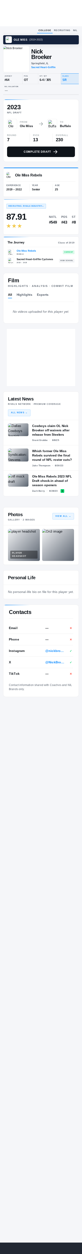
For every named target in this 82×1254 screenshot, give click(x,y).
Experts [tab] (43, 294)
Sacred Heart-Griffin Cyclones (35, 259)
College (44, 30)
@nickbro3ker (55, 651)
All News (19, 412)
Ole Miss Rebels (26, 250)
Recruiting (62, 30)
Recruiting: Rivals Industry (26, 206)
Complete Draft (37, 151)
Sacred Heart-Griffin (43, 67)
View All (63, 516)
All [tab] (10, 294)
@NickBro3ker (55, 662)
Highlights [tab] (25, 294)
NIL (75, 30)
